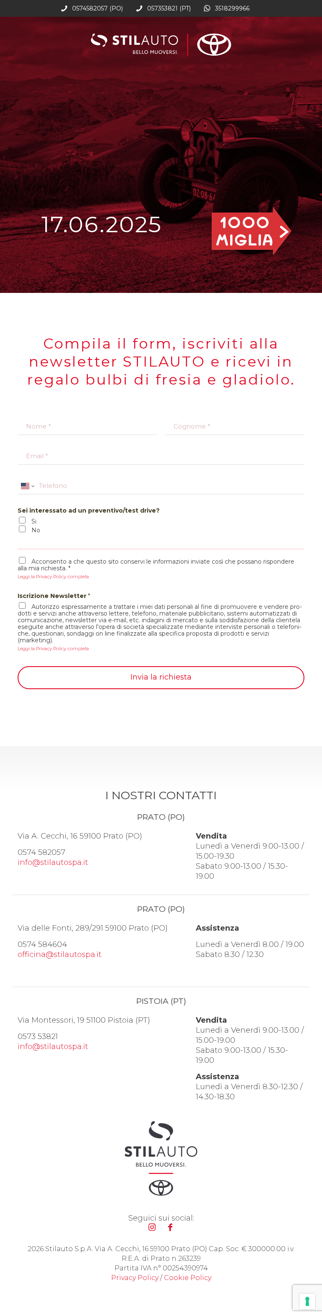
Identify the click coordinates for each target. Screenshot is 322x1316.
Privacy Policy (134, 1278)
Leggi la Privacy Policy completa (53, 577)
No (35, 530)
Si (33, 521)
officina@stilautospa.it (59, 954)
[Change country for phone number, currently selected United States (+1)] (27, 486)
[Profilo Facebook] (170, 1227)
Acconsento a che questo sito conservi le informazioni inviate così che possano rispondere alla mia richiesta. (156, 565)
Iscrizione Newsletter (54, 596)
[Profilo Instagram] (152, 1227)
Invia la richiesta (161, 677)
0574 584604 (42, 944)
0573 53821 (38, 1036)
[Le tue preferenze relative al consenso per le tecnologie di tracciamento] (307, 1301)
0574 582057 (41, 852)
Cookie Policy (187, 1278)
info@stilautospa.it (53, 862)
